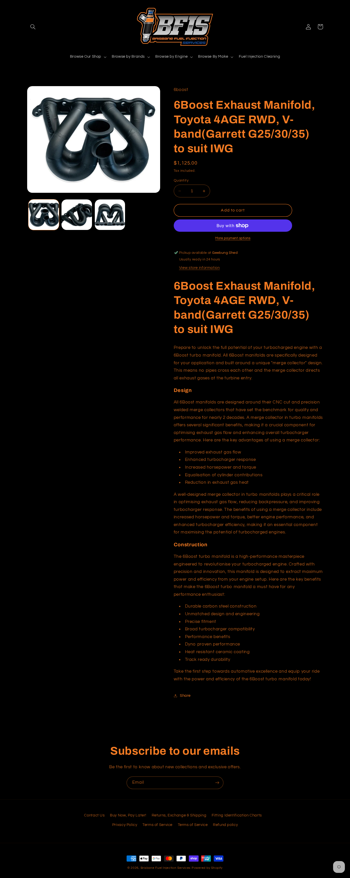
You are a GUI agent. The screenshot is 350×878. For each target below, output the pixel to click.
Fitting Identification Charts (237, 815)
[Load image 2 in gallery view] (76, 214)
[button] (33, 27)
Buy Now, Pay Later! (128, 815)
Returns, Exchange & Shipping (179, 815)
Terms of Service (157, 825)
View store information (199, 268)
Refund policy (225, 825)
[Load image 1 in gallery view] (43, 214)
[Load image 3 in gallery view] (110, 214)
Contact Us (94, 815)
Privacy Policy (124, 825)
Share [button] (185, 696)
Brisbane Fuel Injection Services (166, 867)
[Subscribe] (217, 782)
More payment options (233, 238)
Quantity (181, 180)
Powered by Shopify (207, 867)
